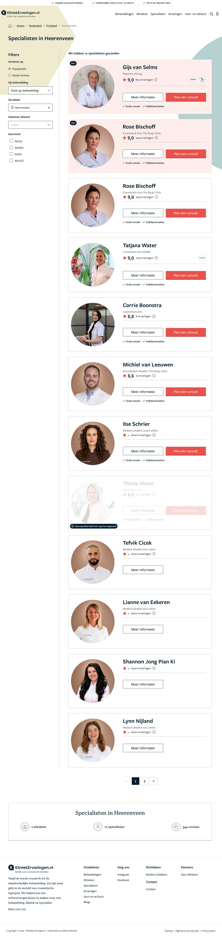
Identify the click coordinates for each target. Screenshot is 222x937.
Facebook (123, 880)
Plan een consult (186, 97)
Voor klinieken (189, 874)
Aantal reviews (20, 75)
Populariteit (19, 69)
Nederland (35, 25)
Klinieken (142, 14)
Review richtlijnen (156, 874)
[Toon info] (156, 79)
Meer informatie (143, 97)
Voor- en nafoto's (195, 14)
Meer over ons (17, 909)
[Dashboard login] (217, 14)
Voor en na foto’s (94, 896)
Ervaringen (175, 14)
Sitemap (169, 930)
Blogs (87, 902)
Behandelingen (124, 14)
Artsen (20, 25)
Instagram (123, 874)
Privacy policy (208, 930)
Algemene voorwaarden (188, 930)
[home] (20, 14)
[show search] (211, 14)
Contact (151, 889)
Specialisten (158, 14)
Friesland (51, 25)
